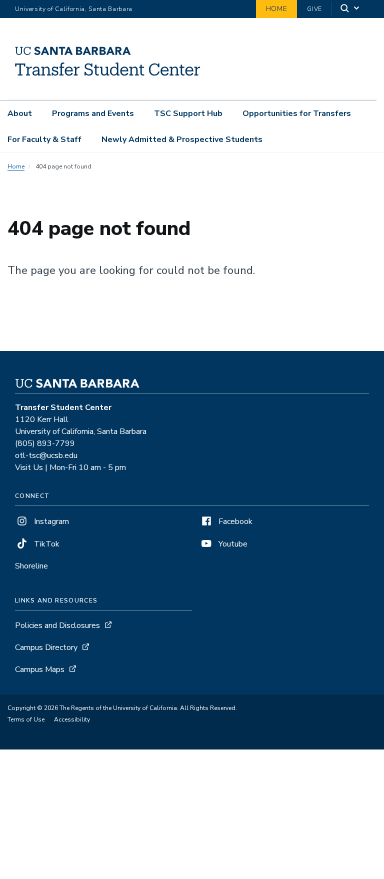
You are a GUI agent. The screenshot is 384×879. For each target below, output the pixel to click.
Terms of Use (26, 720)
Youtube (232, 544)
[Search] (350, 9)
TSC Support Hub (188, 113)
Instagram (50, 521)
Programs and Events (93, 113)
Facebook (234, 521)
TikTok (46, 544)
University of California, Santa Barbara (73, 9)
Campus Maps (39, 669)
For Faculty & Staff (45, 139)
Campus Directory (46, 647)
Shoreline (31, 566)
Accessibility (72, 720)
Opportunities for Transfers (296, 113)
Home (277, 9)
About (20, 113)
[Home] (108, 85)
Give (314, 9)
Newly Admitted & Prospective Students (182, 139)
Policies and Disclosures (57, 625)
